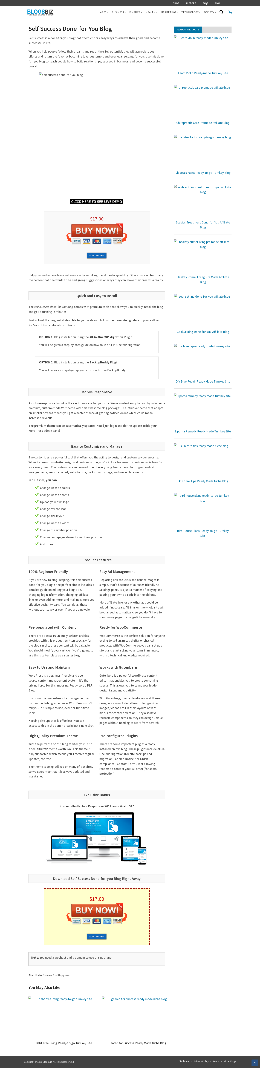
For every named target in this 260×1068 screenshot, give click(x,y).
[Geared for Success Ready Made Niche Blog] (137, 1018)
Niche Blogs (230, 1061)
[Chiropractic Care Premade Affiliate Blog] (203, 102)
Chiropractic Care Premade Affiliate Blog (203, 123)
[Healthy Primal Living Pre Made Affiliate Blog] (203, 256)
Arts (103, 12)
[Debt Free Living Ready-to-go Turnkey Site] (63, 1018)
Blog (218, 3)
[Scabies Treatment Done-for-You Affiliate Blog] (203, 202)
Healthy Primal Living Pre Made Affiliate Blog (203, 279)
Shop (176, 3)
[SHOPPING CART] (230, 12)
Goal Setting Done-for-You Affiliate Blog (203, 332)
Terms (216, 1061)
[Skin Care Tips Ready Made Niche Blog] (203, 460)
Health (150, 12)
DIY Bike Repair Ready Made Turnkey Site (203, 381)
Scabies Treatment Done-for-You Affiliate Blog (203, 224)
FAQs (205, 3)
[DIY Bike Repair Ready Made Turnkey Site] (203, 361)
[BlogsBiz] (53, 12)
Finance (134, 12)
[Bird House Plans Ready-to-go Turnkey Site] (203, 510)
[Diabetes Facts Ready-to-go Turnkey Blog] (203, 152)
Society (209, 12)
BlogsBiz (47, 1061)
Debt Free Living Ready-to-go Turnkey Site (64, 1043)
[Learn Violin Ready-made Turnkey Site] (203, 52)
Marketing (168, 12)
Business (118, 12)
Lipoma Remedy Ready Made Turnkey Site (203, 431)
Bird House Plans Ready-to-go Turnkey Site (203, 533)
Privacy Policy (201, 1061)
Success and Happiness (57, 975)
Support (191, 3)
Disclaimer (184, 1061)
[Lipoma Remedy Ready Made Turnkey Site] (203, 411)
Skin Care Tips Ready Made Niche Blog (203, 481)
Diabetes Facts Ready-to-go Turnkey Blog (203, 173)
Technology (189, 12)
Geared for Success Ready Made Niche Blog (137, 1043)
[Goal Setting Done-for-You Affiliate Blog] (203, 311)
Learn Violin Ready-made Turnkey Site (203, 73)
